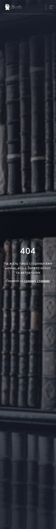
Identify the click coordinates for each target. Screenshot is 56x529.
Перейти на (28, 281)
